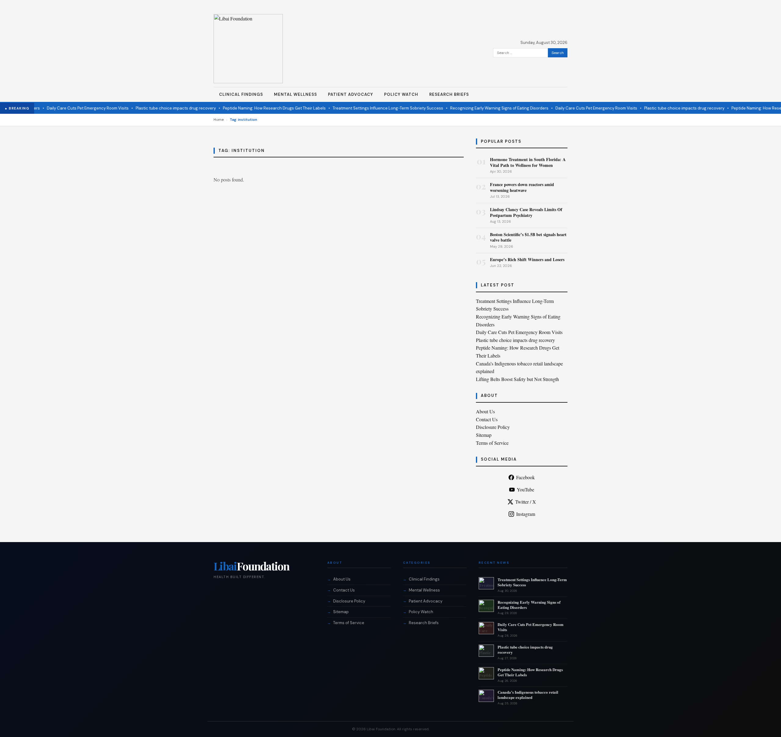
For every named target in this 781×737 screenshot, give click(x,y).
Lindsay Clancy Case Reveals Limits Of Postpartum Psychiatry (526, 212)
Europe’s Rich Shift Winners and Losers (527, 259)
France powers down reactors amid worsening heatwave (522, 187)
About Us (485, 411)
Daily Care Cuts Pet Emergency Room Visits (76, 108)
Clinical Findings (241, 94)
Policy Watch (401, 94)
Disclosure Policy (493, 427)
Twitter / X (525, 501)
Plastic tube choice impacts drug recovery (164, 108)
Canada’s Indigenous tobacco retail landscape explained (528, 694)
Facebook (525, 477)
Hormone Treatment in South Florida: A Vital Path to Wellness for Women (528, 162)
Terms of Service (492, 443)
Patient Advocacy (350, 94)
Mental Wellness (295, 94)
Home (219, 119)
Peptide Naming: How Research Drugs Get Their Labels (263, 108)
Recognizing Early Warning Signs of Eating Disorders (488, 108)
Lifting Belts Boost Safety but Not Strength (517, 379)
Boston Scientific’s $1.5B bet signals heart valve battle (528, 237)
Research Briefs (449, 94)
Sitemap (483, 435)
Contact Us (487, 419)
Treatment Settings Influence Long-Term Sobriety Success (377, 108)
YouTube (525, 489)
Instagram (525, 514)
